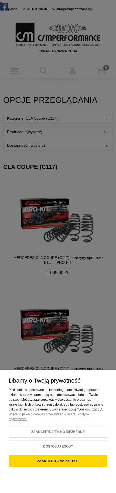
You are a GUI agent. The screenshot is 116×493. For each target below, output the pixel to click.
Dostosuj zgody (58, 446)
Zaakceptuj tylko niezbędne (58, 432)
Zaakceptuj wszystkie (58, 461)
